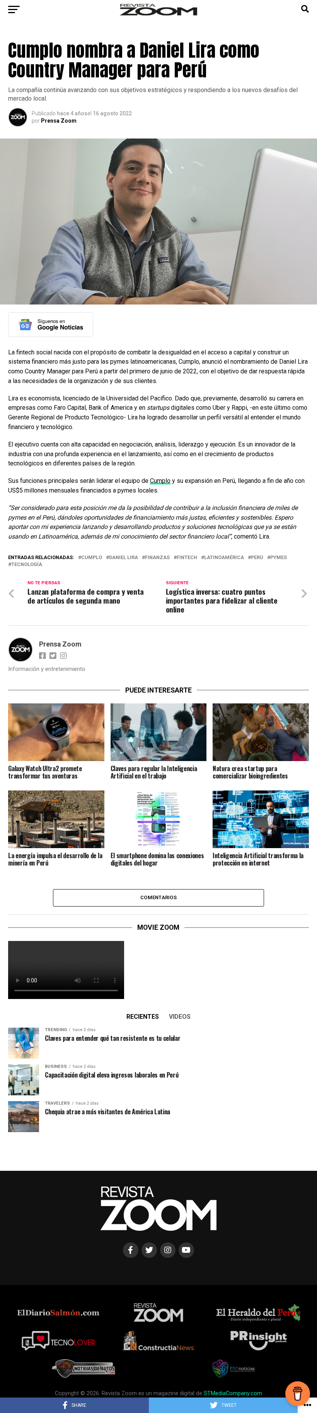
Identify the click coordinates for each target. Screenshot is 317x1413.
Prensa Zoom (59, 121)
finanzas (157, 557)
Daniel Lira (123, 557)
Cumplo (160, 480)
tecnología (26, 564)
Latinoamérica (224, 557)
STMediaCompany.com (233, 1393)
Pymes (278, 557)
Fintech (187, 557)
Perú (257, 557)
